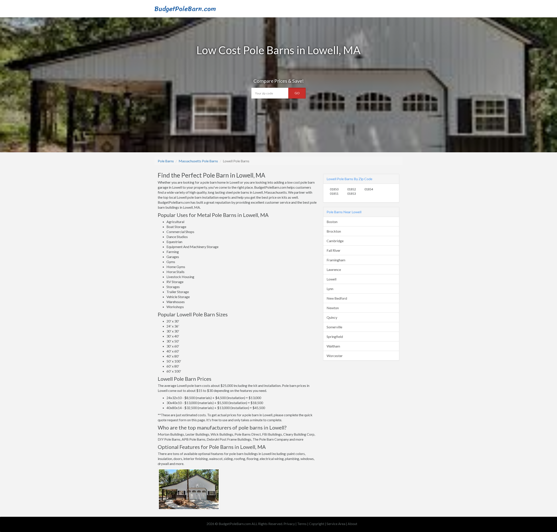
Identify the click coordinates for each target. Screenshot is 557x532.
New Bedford (337, 298)
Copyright (316, 524)
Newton (333, 308)
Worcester (335, 356)
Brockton (334, 231)
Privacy (289, 524)
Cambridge (335, 241)
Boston (332, 222)
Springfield (335, 336)
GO (297, 93)
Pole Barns (166, 161)
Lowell (331, 279)
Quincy (332, 317)
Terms (302, 524)
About (352, 524)
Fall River (334, 250)
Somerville (334, 327)
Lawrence (334, 269)
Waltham (333, 346)
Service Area (336, 524)
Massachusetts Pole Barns (198, 161)
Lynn (330, 289)
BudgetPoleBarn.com (185, 8)
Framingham (336, 260)
